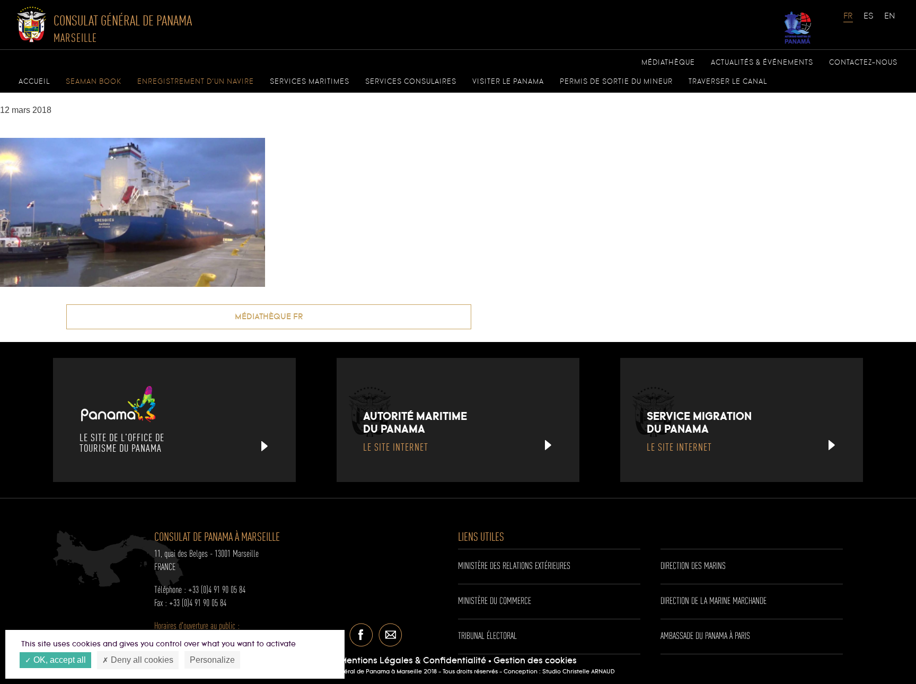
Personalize (212, 659)
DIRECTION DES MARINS (693, 566)
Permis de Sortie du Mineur (616, 81)
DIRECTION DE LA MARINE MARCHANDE (713, 601)
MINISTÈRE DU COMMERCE (494, 601)
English (889, 21)
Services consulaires (410, 81)
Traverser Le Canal (728, 81)
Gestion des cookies (535, 661)
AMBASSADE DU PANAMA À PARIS (705, 636)
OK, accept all (58, 659)
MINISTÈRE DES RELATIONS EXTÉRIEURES (514, 566)
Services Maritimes (309, 81)
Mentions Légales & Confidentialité (413, 661)
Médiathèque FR (269, 316)
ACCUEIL (34, 81)
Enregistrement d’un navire (195, 81)
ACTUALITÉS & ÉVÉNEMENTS (762, 62)
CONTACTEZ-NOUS (863, 62)
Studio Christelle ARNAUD (578, 672)
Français (848, 21)
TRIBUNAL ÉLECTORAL (487, 636)
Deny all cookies (141, 659)
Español (868, 21)
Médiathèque (668, 62)
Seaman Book (93, 81)
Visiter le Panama (508, 81)
